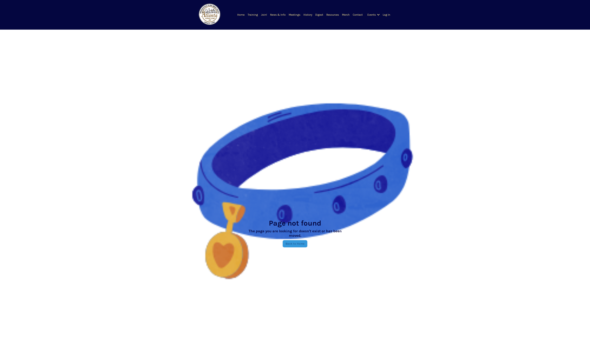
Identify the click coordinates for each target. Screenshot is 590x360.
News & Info (278, 14)
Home (241, 14)
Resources (332, 14)
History (307, 14)
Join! (264, 14)
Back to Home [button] (295, 243)
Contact (358, 14)
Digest (319, 14)
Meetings (294, 14)
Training (253, 14)
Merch (346, 14)
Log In (386, 14)
